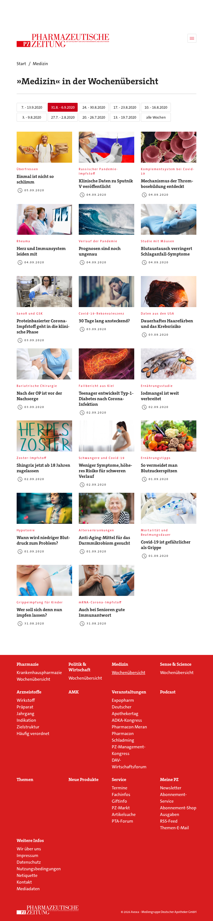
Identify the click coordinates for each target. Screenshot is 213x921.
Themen (25, 779)
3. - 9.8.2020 (31, 117)
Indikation (26, 720)
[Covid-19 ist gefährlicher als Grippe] (168, 510)
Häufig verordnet (33, 733)
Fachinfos (121, 794)
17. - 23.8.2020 (124, 107)
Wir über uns (29, 849)
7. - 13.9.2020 (31, 107)
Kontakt (24, 882)
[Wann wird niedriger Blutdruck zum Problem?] (44, 510)
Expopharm (123, 700)
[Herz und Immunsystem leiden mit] (44, 221)
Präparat (25, 707)
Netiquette (27, 875)
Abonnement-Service (173, 798)
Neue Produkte (83, 779)
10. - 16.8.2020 (155, 107)
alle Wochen (156, 117)
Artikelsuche (124, 814)
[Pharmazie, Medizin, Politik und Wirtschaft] (63, 40)
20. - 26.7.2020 (93, 117)
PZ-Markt (121, 808)
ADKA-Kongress (127, 720)
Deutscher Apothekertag (125, 710)
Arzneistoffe (29, 692)
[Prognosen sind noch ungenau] (106, 221)
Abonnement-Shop (178, 808)
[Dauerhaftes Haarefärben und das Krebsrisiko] (168, 294)
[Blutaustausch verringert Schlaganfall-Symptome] (168, 221)
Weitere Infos (30, 840)
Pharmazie (28, 664)
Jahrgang (25, 713)
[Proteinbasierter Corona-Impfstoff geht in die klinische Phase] (44, 294)
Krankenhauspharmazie (39, 672)
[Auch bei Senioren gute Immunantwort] (106, 582)
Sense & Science (175, 664)
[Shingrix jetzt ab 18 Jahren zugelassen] (44, 438)
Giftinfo (119, 801)
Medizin (120, 664)
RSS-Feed (169, 821)
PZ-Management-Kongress (128, 750)
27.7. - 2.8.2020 (63, 117)
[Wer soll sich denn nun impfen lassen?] (44, 582)
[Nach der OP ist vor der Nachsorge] (44, 366)
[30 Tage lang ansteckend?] (106, 294)
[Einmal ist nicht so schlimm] (44, 149)
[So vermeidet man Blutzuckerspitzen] (168, 438)
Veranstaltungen (129, 692)
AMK (74, 692)
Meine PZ (169, 779)
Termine (119, 788)
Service (119, 779)
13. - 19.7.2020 (124, 117)
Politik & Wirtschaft (79, 667)
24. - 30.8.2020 (93, 107)
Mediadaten (28, 889)
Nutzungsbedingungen (39, 869)
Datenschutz (29, 862)
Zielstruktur (28, 727)
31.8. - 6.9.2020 (63, 107)
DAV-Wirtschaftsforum (129, 763)
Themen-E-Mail (174, 828)
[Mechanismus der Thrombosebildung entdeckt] (168, 149)
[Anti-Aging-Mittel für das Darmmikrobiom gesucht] (106, 510)
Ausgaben (169, 814)
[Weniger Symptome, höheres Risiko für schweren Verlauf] (106, 438)
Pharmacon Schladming (123, 737)
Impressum (27, 855)
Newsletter (170, 788)
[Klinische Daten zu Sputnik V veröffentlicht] (106, 149)
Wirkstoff (26, 700)
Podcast (168, 692)
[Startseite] (48, 909)
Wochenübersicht (33, 679)
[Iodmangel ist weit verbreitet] (168, 366)
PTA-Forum (122, 821)
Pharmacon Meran (129, 727)
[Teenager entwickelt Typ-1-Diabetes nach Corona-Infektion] (106, 366)
